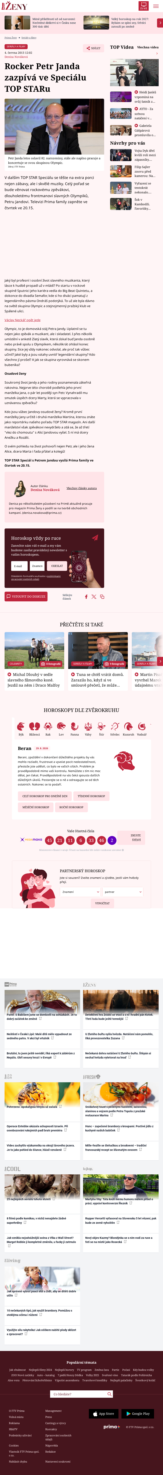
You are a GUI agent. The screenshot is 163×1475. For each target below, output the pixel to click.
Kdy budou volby (143, 1370)
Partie (115, 1370)
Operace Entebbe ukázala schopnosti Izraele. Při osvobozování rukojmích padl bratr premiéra (37, 1128)
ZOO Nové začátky (22, 1375)
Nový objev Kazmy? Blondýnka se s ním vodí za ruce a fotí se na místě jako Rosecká (118, 1240)
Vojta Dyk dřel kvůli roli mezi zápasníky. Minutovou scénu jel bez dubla (145, 155)
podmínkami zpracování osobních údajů (36, 578)
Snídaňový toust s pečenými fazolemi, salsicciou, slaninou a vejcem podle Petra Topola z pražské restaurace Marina (116, 1111)
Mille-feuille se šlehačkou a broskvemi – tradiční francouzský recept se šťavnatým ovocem (116, 1147)
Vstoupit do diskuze (28, 596)
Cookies (14, 1445)
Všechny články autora (82, 488)
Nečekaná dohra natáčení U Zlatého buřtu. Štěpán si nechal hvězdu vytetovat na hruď (118, 1055)
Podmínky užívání (20, 1435)
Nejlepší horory (64, 1370)
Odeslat (57, 566)
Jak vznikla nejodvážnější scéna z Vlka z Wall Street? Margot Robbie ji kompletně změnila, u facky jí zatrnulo (41, 1240)
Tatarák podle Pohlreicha (136, 1375)
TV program (84, 1370)
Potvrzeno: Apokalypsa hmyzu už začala (32, 1106)
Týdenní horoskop (91, 796)
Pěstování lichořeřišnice (37, 1380)
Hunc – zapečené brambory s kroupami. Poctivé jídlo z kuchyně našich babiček (119, 1128)
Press (48, 1417)
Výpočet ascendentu (67, 1380)
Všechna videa (148, 47)
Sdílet (93, 49)
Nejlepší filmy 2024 (40, 1370)
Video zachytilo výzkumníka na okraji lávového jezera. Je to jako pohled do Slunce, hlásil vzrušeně (41, 1147)
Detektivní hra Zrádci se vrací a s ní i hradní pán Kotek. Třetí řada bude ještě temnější (119, 1016)
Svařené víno (110, 1375)
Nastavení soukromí (57, 1461)
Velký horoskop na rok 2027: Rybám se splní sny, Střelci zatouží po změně (130, 22)
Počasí (126, 1370)
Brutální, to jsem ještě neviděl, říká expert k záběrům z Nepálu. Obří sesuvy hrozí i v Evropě (41, 1055)
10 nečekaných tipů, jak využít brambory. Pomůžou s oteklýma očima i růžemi (39, 1312)
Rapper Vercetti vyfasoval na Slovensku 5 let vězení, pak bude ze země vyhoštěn (120, 1220)
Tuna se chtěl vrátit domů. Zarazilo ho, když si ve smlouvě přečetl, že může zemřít (97, 682)
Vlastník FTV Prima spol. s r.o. (24, 1453)
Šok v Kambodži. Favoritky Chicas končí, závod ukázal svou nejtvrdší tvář (145, 204)
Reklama (14, 1423)
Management (53, 1411)
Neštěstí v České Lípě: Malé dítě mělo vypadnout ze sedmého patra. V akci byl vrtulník (39, 1036)
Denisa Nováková (16, 57)
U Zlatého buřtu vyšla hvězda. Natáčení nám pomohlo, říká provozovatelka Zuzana (119, 1036)
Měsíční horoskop (35, 807)
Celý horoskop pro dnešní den (44, 796)
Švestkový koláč (145, 1380)
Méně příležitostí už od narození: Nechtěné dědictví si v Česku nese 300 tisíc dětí (54, 22)
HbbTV (13, 1429)
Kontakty (51, 1429)
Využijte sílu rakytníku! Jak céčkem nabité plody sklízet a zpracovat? (41, 1332)
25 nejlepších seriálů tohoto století (29, 1199)
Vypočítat (102, 903)
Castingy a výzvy (55, 1423)
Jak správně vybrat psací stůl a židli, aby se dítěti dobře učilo (41, 1293)
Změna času (102, 1370)
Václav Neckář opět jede (23, 320)
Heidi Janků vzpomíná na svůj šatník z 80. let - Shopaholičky (145, 101)
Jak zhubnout (17, 1370)
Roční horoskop (71, 807)
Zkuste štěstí (136, 838)
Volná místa (16, 1417)
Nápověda (51, 1445)
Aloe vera (13, 1380)
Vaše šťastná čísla (80, 831)
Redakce (50, 1451)
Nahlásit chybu (18, 1461)
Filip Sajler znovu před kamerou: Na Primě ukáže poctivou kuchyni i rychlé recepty (145, 171)
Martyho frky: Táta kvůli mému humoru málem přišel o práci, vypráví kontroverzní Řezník (119, 1201)
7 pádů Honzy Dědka (70, 1375)
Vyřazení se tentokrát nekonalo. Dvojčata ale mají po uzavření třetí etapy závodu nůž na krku (144, 188)
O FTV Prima (16, 1411)
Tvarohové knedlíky (94, 1380)
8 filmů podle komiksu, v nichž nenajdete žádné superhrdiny (36, 1220)
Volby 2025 (92, 1375)
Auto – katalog (46, 1375)
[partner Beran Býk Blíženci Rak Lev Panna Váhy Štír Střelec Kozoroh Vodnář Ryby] (122, 892)
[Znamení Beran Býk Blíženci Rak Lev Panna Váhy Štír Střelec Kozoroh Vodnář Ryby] (37, 566)
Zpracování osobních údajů (58, 1437)
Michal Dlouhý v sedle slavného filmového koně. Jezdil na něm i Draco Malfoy (34, 680)
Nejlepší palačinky (121, 1380)
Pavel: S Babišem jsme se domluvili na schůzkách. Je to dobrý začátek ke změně (42, 1016)
